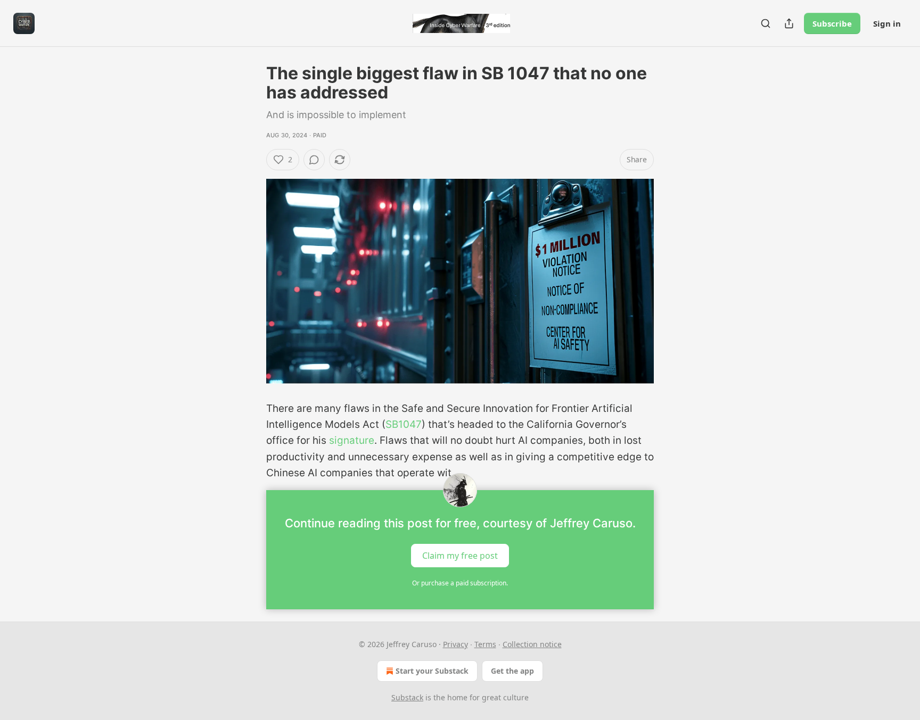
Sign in (887, 23)
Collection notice (532, 644)
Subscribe (832, 23)
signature (351, 440)
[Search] (765, 23)
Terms (485, 644)
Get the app (512, 671)
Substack (407, 697)
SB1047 (403, 424)
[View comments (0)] (314, 159)
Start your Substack (432, 671)
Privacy (455, 644)
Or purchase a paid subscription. (460, 582)
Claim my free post (460, 555)
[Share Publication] (789, 23)
